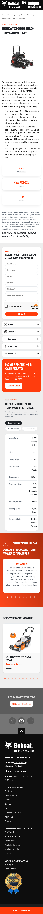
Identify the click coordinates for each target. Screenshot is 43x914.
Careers (8, 853)
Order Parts (10, 840)
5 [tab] (23, 597)
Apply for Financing (13, 845)
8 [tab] (35, 597)
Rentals (8, 799)
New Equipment (13, 15)
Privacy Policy (11, 864)
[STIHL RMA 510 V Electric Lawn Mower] (21, 648)
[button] (34, 4)
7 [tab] (31, 597)
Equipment (10, 791)
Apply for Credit (12, 849)
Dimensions (30, 428)
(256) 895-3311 (20, 771)
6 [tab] (27, 597)
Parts (7, 808)
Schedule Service (12, 836)
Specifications (14, 423)
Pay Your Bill (10, 832)
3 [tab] (16, 597)
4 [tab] (19, 597)
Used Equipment (12, 795)
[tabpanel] (21, 57)
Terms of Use (11, 868)
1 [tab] (8, 597)
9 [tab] (34, 678)
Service (8, 804)
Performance (13, 428)
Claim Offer (14, 385)
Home (4, 15)
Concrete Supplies (13, 812)
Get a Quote (20, 910)
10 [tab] (37, 678)
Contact (8, 821)
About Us (9, 817)
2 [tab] (12, 597)
